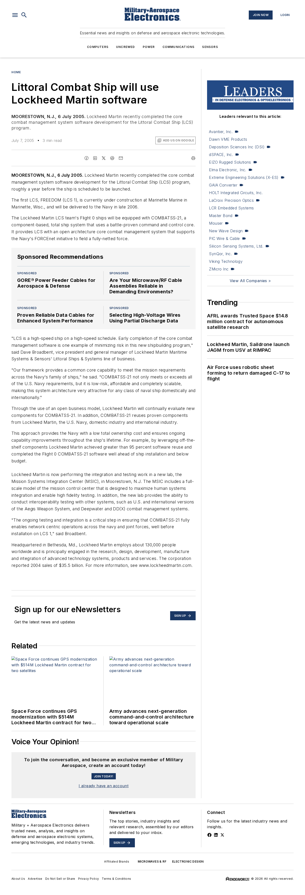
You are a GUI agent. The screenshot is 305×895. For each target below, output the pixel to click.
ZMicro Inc (219, 269)
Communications (179, 47)
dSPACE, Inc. (221, 154)
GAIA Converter (223, 185)
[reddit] (112, 158)
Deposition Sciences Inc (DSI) (236, 147)
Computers (97, 47)
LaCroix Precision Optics (231, 200)
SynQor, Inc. (220, 253)
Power (149, 47)
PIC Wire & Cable (224, 238)
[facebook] (86, 158)
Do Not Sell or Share (60, 878)
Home (16, 72)
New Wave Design (226, 230)
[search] (24, 15)
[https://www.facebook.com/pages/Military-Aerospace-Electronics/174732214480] (209, 835)
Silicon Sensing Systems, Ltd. (236, 246)
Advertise (35, 878)
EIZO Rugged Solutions (230, 162)
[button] (15, 15)
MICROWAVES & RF (152, 861)
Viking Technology (226, 261)
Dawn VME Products (228, 139)
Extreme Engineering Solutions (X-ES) (243, 177)
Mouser (216, 223)
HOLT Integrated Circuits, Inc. (236, 192)
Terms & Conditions (116, 878)
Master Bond (220, 215)
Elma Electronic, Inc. (227, 169)
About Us (18, 878)
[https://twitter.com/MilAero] (222, 835)
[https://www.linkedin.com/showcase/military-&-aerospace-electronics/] (216, 835)
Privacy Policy (88, 878)
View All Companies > (250, 280)
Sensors (210, 47)
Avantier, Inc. (221, 131)
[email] (120, 158)
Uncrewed (125, 47)
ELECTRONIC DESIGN (188, 861)
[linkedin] (95, 158)
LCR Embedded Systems (231, 208)
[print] (193, 158)
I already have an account (103, 785)
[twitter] (103, 158)
